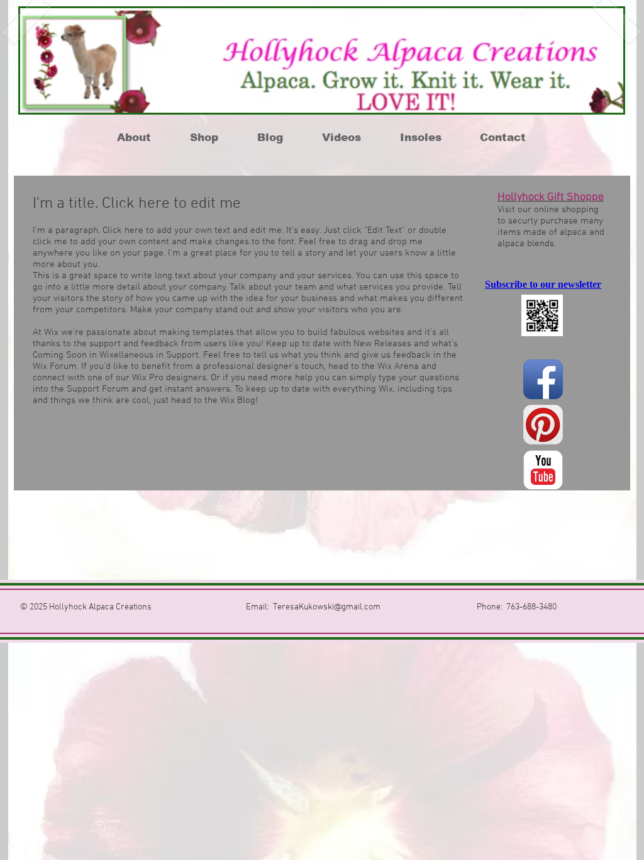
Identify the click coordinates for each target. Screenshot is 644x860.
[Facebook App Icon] (543, 379)
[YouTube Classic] (543, 470)
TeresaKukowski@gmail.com (326, 607)
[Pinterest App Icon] (543, 424)
